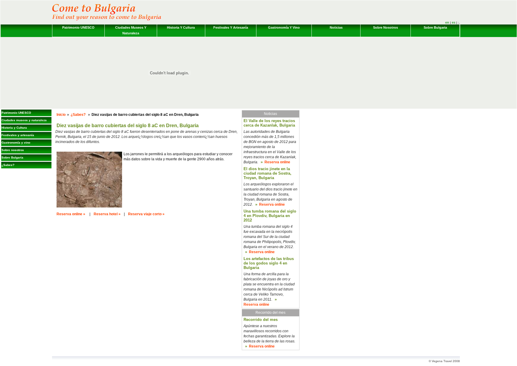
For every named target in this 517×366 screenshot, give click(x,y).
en (447, 22)
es (453, 22)
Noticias (336, 27)
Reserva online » (71, 214)
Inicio (61, 115)
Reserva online (277, 162)
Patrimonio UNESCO (78, 27)
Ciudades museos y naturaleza (130, 30)
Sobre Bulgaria (435, 27)
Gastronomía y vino (284, 27)
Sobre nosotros (385, 27)
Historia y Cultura (181, 27)
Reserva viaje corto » (146, 214)
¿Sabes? (7, 165)
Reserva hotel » (107, 214)
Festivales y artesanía (230, 27)
